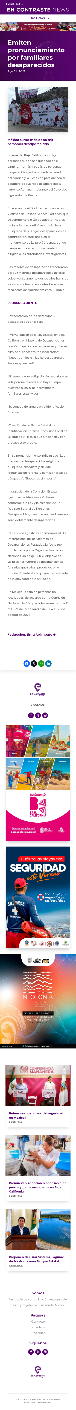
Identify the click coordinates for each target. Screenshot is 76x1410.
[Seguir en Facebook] (31, 715)
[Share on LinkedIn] (48, 663)
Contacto (38, 1321)
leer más (16, 1122)
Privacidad (38, 1333)
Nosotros (38, 1327)
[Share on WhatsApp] (41, 663)
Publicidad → (15, 4)
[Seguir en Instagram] (45, 715)
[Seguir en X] (38, 715)
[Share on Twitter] (34, 663)
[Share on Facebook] (27, 663)
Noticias (38, 18)
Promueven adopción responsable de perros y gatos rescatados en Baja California (37, 1187)
